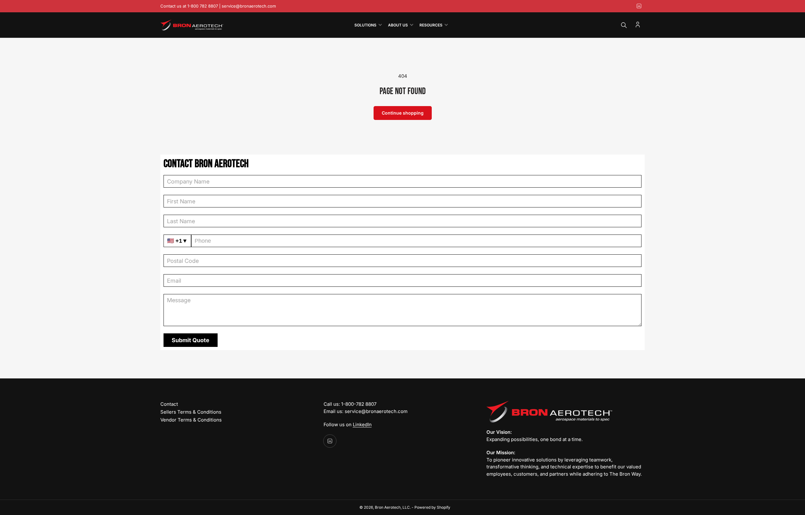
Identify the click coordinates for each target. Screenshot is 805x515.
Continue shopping (403, 113)
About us (398, 25)
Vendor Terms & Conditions (191, 420)
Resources (430, 25)
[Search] (624, 25)
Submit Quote (190, 340)
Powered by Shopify (432, 507)
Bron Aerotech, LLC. (393, 507)
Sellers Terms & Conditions (190, 412)
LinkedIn (362, 424)
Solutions (365, 25)
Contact (169, 404)
